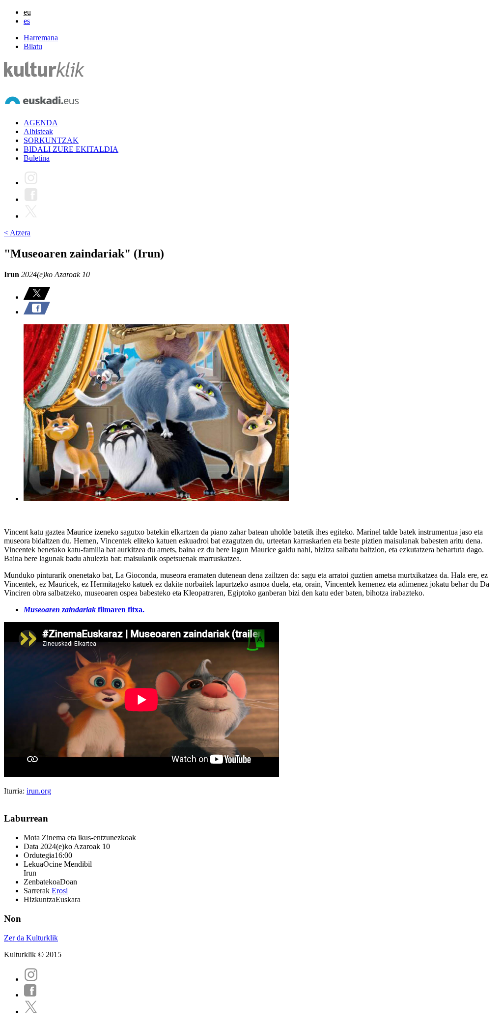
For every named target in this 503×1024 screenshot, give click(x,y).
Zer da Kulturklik (31, 938)
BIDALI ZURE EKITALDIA (71, 149)
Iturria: (15, 791)
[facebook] (30, 995)
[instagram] (31, 979)
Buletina (37, 158)
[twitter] (31, 1011)
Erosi (60, 890)
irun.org (39, 791)
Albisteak (38, 131)
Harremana (41, 37)
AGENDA (41, 122)
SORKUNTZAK (51, 140)
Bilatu (33, 46)
